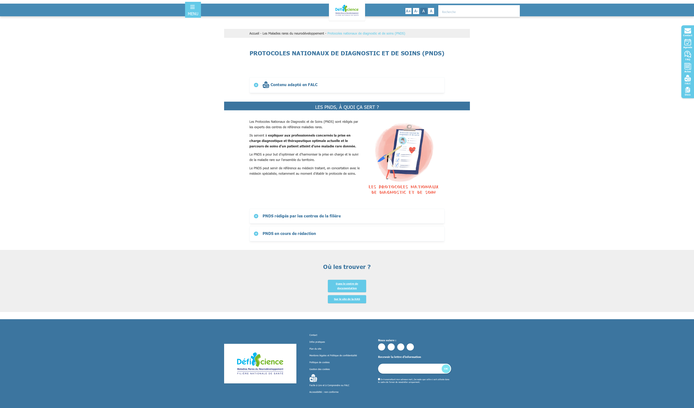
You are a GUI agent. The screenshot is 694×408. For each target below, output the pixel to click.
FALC (688, 83)
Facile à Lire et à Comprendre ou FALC (329, 385)
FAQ (687, 59)
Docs (688, 94)
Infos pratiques (317, 341)
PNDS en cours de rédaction (289, 233)
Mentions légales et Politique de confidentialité (333, 355)
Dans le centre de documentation (347, 286)
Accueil (254, 33)
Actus (687, 71)
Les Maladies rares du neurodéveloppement (293, 33)
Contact (687, 35)
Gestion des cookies (319, 369)
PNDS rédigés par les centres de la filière (302, 216)
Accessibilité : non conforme (324, 391)
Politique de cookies (319, 362)
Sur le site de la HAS (347, 299)
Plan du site (315, 348)
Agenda (687, 47)
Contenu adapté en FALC (293, 84)
